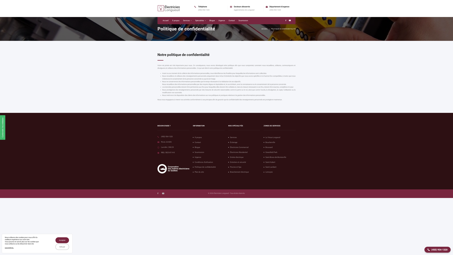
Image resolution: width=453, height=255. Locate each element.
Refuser (62, 247)
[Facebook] (285, 20)
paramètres (9, 248)
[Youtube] (290, 20)
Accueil (264, 29)
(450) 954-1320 (167, 137)
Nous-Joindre (166, 142)
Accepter (62, 240)
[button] (437, 250)
